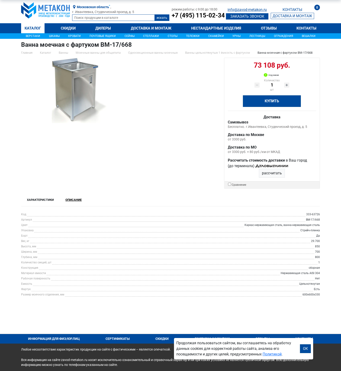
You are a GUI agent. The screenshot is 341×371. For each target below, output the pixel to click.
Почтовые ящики (103, 36)
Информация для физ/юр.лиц (54, 339)
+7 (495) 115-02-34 (198, 15)
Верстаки (33, 36)
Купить (272, 101)
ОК (305, 348)
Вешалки (308, 36)
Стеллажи (151, 36)
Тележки (192, 36)
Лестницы (257, 36)
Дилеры (103, 28)
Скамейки (216, 36)
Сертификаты (118, 339)
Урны (236, 36)
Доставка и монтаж (151, 28)
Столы (172, 36)
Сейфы (130, 36)
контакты (292, 9)
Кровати (74, 36)
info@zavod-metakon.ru (247, 9)
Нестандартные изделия (216, 28)
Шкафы (54, 36)
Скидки (68, 28)
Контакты (306, 28)
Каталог (33, 28)
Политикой (272, 354)
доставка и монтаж (292, 16)
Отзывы (269, 28)
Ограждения (283, 36)
